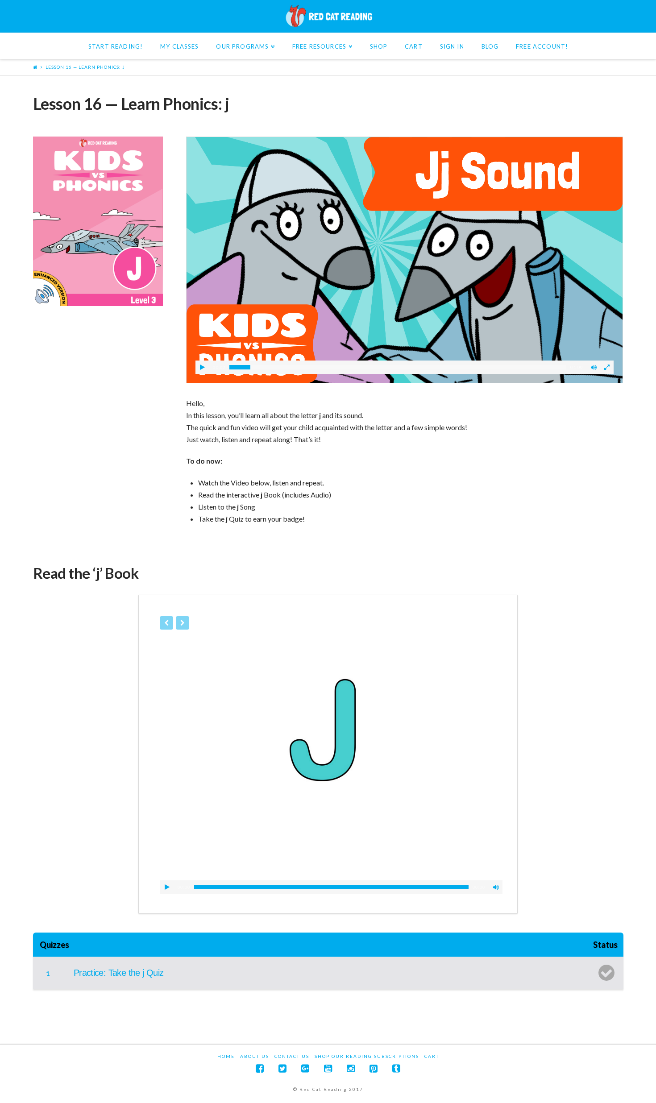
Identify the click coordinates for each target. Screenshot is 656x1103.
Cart (431, 1056)
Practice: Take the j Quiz (119, 973)
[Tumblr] (396, 1068)
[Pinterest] (374, 1068)
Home (226, 1056)
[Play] (202, 367)
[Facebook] (260, 1068)
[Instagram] (351, 1068)
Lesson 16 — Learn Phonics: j (85, 67)
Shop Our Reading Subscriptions (367, 1056)
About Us (254, 1056)
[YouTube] (328, 1068)
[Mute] (593, 367)
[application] (331, 887)
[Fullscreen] (607, 367)
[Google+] (305, 1068)
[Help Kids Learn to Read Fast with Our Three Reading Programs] (328, 16)
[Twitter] (282, 1068)
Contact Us (291, 1056)
